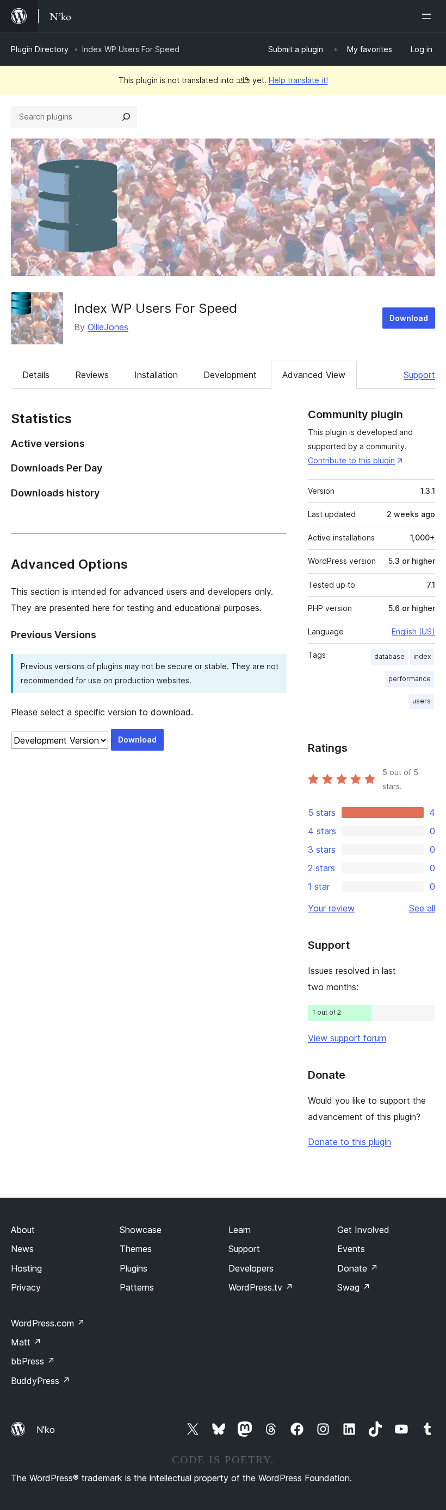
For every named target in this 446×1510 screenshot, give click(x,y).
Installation (156, 374)
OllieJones (108, 327)
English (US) (413, 631)
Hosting (26, 1268)
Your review (331, 908)
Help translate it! (298, 80)
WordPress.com (48, 1323)
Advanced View (313, 374)
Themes (136, 1248)
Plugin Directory (40, 49)
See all (422, 908)
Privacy (26, 1287)
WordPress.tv (260, 1287)
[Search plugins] (126, 117)
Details (35, 374)
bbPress (33, 1361)
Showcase (141, 1229)
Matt (26, 1342)
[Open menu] (428, 16)
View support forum (347, 1038)
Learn (239, 1229)
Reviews (92, 374)
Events (351, 1248)
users (421, 701)
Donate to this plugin (349, 1141)
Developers (251, 1268)
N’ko (45, 1429)
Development (230, 374)
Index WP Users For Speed (155, 308)
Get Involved (363, 1229)
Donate (357, 1268)
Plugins (133, 1268)
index (422, 656)
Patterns (137, 1287)
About (23, 1229)
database (389, 656)
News (22, 1248)
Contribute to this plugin (351, 460)
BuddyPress (40, 1380)
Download (408, 318)
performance (409, 679)
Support (419, 374)
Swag (353, 1287)
